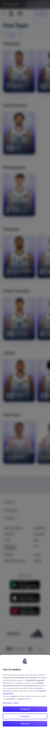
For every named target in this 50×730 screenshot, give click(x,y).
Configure (25, 716)
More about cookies (10, 703)
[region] (25, 692)
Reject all (25, 723)
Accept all (25, 709)
